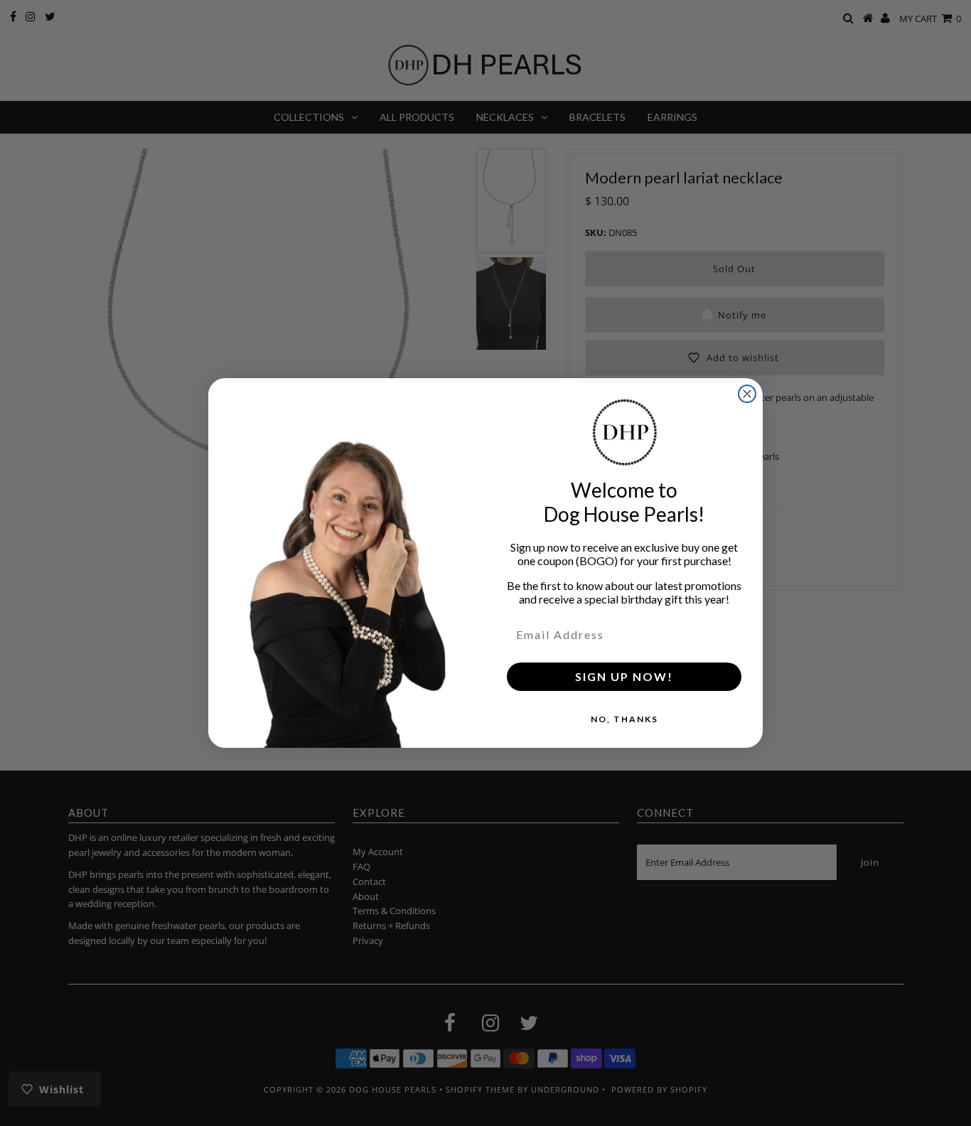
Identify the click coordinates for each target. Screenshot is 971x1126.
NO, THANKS (624, 719)
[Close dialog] (747, 393)
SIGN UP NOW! (624, 676)
